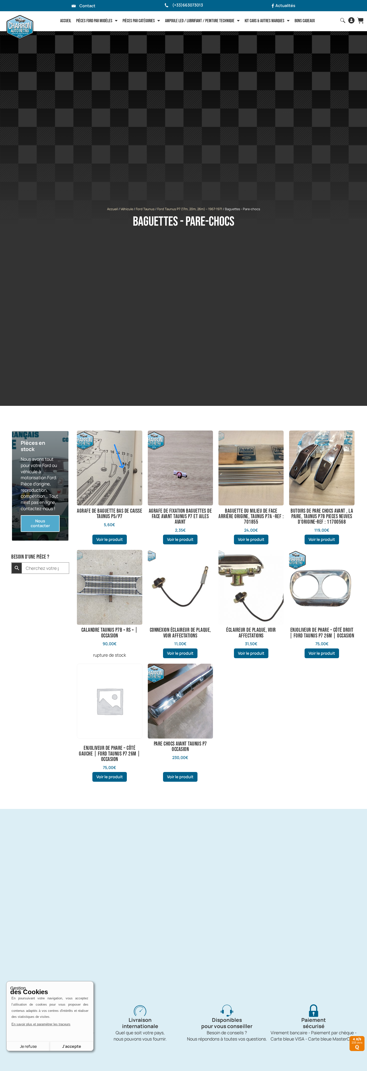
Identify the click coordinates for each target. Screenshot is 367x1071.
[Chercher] (342, 20)
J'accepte (71, 1046)
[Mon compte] (351, 20)
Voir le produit (109, 539)
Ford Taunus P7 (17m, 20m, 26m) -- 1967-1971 (189, 209)
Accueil (65, 20)
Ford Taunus (145, 209)
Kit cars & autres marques (264, 20)
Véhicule (127, 209)
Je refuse (28, 1046)
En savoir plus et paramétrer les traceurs (40, 1024)
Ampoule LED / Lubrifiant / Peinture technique (199, 20)
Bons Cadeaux (305, 20)
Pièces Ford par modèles (94, 20)
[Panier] (360, 20)
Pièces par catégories (139, 20)
